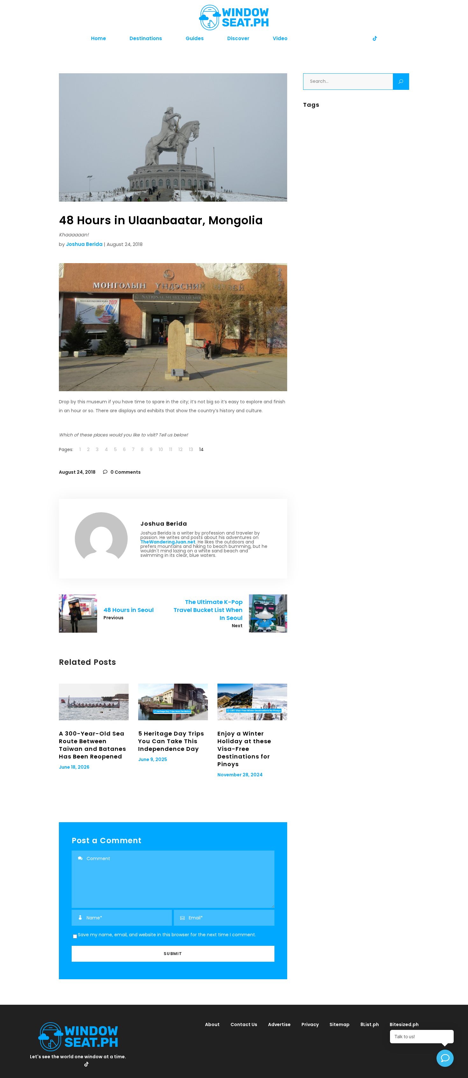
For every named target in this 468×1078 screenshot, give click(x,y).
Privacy (310, 1024)
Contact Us (243, 1024)
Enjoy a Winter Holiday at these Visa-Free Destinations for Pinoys (244, 748)
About (212, 1024)
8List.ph (369, 1024)
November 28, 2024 (240, 775)
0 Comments (125, 472)
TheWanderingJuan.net (167, 542)
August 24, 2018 (77, 472)
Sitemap (340, 1024)
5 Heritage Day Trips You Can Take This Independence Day (171, 741)
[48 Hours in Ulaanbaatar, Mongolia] (101, 538)
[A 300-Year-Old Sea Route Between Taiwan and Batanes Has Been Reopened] (94, 702)
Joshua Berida (84, 244)
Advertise (279, 1024)
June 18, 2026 (74, 767)
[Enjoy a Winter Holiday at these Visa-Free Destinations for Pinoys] (252, 702)
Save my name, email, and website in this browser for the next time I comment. (167, 934)
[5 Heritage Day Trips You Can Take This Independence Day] (173, 702)
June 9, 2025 (152, 759)
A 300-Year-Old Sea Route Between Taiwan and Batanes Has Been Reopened (92, 744)
